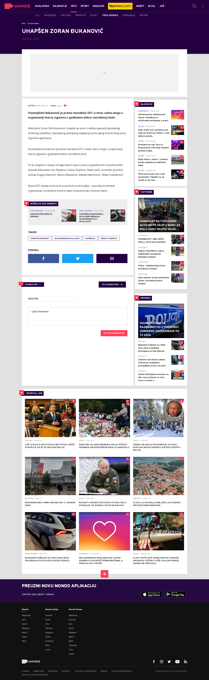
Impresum (52, 671)
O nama (25, 671)
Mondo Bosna (75, 609)
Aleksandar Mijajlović (67, 238)
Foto (47, 645)
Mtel (24, 641)
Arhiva (104, 671)
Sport (24, 624)
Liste (47, 649)
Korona (48, 615)
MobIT (25, 632)
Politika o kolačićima (85, 671)
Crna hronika (33, 23)
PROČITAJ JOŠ (34, 393)
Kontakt (66, 671)
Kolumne (49, 641)
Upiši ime (33, 298)
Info (23, 23)
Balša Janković (41, 106)
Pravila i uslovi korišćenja (35, 675)
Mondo (25, 609)
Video (24, 637)
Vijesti (59, 106)
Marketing (38, 671)
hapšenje (90, 238)
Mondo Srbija (51, 609)
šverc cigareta (109, 238)
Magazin (26, 628)
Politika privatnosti (122, 671)
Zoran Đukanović (39, 238)
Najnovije (26, 615)
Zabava (48, 628)
